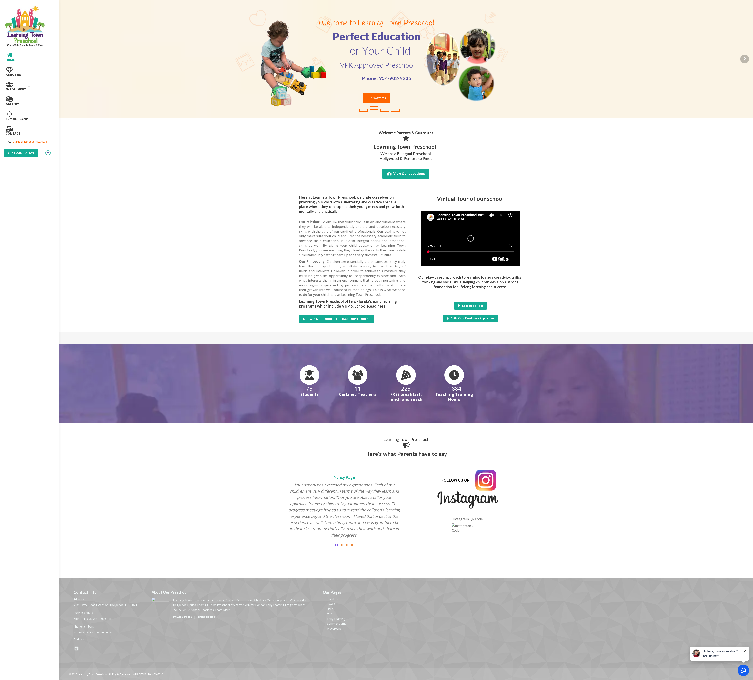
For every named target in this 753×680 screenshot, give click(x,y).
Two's (331, 604)
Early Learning (336, 619)
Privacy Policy (183, 617)
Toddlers (332, 599)
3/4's (330, 609)
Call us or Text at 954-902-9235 (30, 141)
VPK (329, 614)
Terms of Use (205, 617)
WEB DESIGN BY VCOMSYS (148, 674)
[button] (336, 545)
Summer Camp (336, 623)
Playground (334, 628)
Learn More (222, 610)
